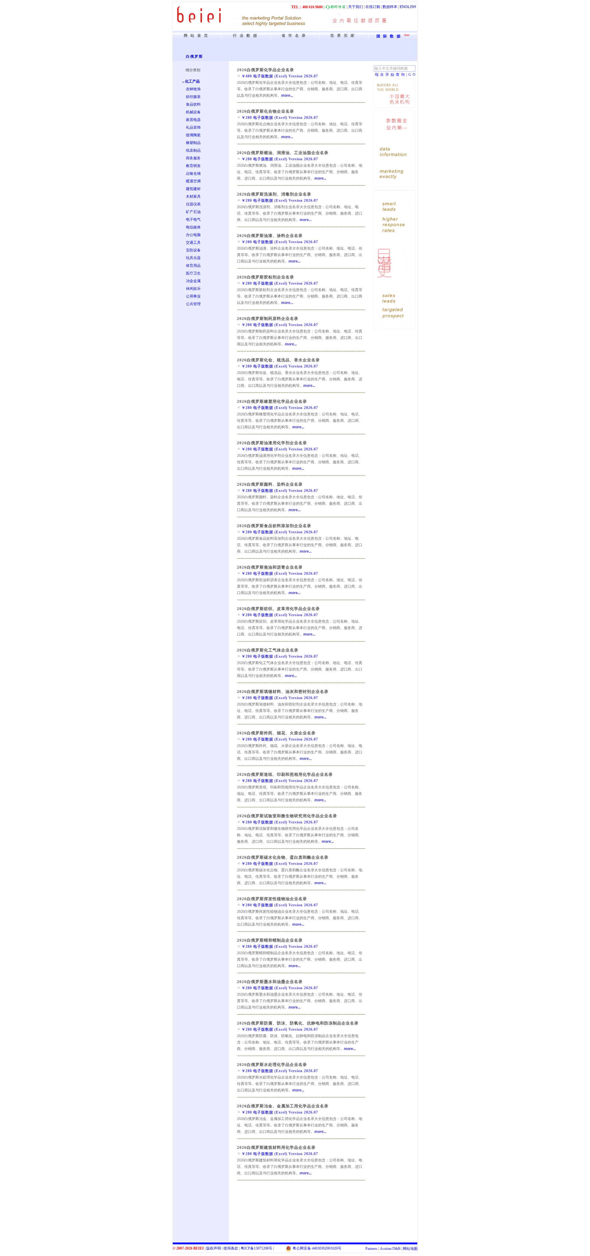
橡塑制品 (193, 143)
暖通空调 (193, 181)
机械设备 (193, 112)
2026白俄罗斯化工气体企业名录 (267, 650)
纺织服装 (193, 97)
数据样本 (390, 7)
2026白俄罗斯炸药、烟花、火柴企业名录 (276, 733)
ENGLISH (408, 7)
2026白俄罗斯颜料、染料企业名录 (270, 484)
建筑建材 (193, 189)
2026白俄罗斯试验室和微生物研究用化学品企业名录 (287, 816)
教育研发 (193, 166)
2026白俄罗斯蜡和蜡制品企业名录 (270, 940)
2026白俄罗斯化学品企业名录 (265, 70)
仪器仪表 (193, 204)
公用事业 (193, 296)
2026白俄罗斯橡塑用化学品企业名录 (272, 401)
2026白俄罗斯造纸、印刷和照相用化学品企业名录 (285, 774)
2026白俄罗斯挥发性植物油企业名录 (272, 898)
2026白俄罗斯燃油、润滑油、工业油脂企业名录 (282, 152)
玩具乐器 (193, 258)
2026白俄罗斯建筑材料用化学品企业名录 (276, 1147)
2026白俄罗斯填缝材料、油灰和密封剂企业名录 (282, 691)
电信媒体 (193, 227)
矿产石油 (193, 212)
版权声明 (213, 1248)
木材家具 (193, 196)
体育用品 (193, 265)
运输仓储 (193, 173)
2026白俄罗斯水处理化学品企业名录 (272, 1064)
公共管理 (193, 304)
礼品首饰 (193, 127)
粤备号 (256, 1248)
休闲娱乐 (193, 288)
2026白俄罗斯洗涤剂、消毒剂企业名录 (274, 194)
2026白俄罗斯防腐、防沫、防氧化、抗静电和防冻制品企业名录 (298, 1023)
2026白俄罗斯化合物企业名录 (265, 111)
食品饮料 (193, 104)
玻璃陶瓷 (193, 135)
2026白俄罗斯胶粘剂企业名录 (265, 277)
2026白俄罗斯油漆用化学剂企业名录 (272, 443)
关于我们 (355, 7)
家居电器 (193, 120)
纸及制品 (193, 150)
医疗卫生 (193, 273)
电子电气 (193, 219)
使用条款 (230, 1248)
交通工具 (193, 242)
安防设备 (193, 250)
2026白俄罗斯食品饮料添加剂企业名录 (274, 525)
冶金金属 (193, 281)
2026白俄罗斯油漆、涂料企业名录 (270, 235)
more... (287, 95)
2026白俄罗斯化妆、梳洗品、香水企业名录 (278, 360)
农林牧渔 (193, 89)
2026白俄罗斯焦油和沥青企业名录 (270, 567)
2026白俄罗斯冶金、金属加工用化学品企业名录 (282, 1106)
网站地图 (410, 1248)
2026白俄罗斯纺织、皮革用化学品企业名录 (278, 608)
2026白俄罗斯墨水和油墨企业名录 (270, 981)
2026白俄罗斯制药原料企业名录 (267, 318)
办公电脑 (193, 235)
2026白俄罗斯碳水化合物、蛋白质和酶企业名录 (282, 857)
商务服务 (193, 158)
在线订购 (372, 7)
